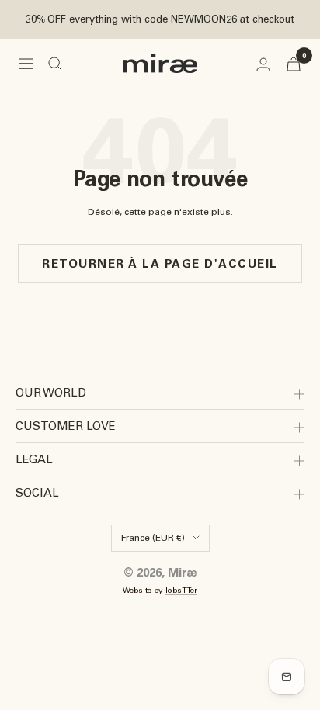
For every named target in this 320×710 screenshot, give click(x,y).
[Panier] (293, 64)
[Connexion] (263, 64)
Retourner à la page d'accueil (160, 264)
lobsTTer (181, 590)
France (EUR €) (153, 537)
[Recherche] (55, 64)
